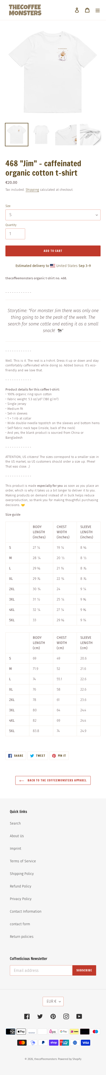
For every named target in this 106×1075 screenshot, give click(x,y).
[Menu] (97, 10)
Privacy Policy (21, 899)
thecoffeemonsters (45, 1059)
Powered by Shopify (69, 1059)
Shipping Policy (22, 874)
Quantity (11, 225)
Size (7, 206)
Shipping (32, 189)
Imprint (15, 849)
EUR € (51, 1001)
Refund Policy (20, 886)
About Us (17, 836)
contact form (20, 924)
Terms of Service (23, 861)
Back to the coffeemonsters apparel (57, 780)
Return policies (22, 937)
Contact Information (25, 911)
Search (15, 823)
